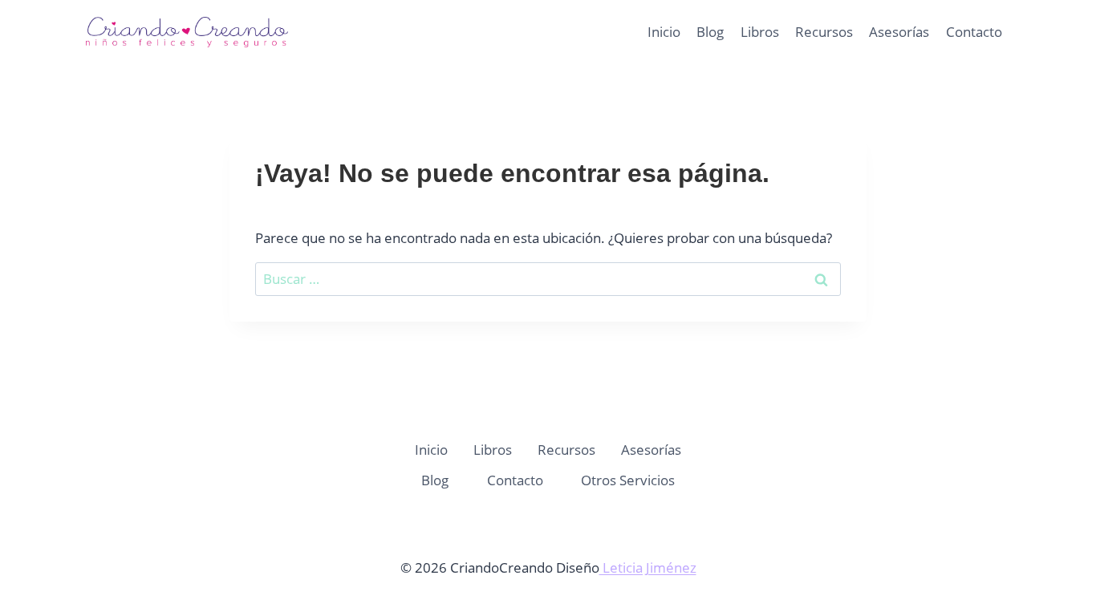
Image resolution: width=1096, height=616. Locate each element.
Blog (710, 31)
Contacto (974, 31)
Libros (760, 31)
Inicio (663, 31)
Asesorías (899, 31)
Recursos (824, 31)
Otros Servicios (628, 480)
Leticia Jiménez (647, 567)
